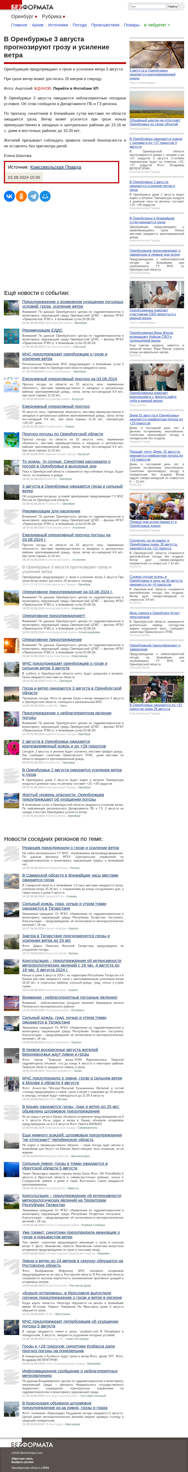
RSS (46, 1467)
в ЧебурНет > (157, 25)
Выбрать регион (22, 1462)
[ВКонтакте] (9, 196)
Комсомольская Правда (55, 167)
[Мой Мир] (45, 196)
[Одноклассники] (21, 196)
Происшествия (105, 25)
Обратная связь (22, 1458)
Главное (19, 25)
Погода (80, 25)
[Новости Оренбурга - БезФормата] (27, 5)
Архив (38, 25)
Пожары (132, 25)
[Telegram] (33, 196)
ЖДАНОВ (42, 88)
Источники (58, 25)
